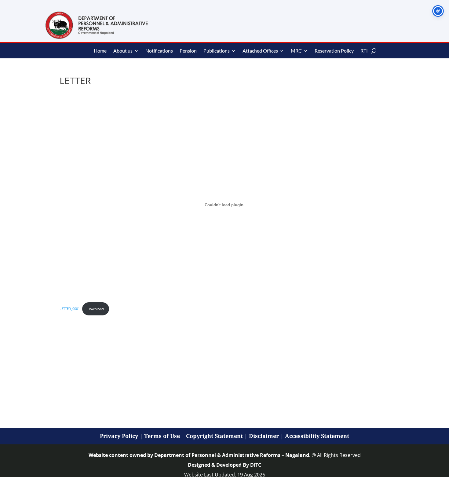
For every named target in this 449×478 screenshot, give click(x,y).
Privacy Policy (119, 435)
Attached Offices (260, 51)
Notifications (159, 51)
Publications (216, 51)
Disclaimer (264, 435)
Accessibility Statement (317, 435)
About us (123, 51)
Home (100, 51)
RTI (364, 51)
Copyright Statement (214, 435)
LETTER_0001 (70, 309)
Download (95, 309)
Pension (188, 51)
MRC (296, 51)
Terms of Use (162, 435)
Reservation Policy (334, 51)
